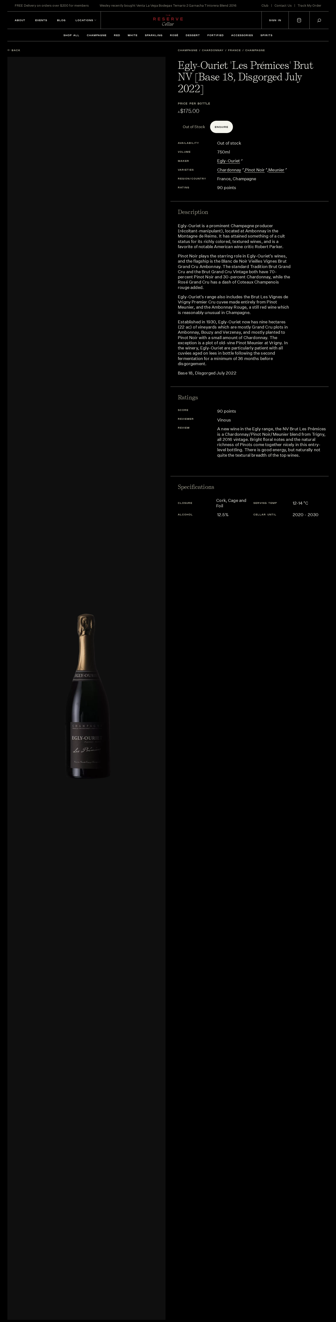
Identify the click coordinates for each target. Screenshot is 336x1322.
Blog (61, 20)
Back (16, 50)
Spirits (266, 35)
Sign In (275, 20)
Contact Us (283, 5)
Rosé (174, 35)
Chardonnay (213, 50)
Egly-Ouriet (228, 160)
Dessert (193, 35)
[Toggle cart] (299, 20)
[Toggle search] (319, 20)
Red (117, 35)
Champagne (97, 35)
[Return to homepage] (168, 20)
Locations (84, 20)
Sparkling (154, 35)
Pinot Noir (255, 169)
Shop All (71, 35)
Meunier (276, 169)
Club (265, 5)
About (20, 20)
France (234, 50)
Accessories (242, 35)
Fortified (215, 35)
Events (41, 20)
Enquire (221, 126)
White (132, 35)
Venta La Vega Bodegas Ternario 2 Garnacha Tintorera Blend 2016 (186, 5)
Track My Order (309, 5)
